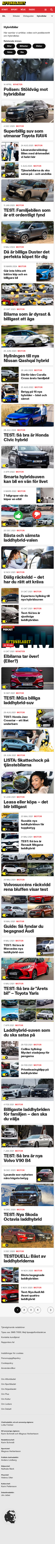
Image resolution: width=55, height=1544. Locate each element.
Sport (14, 9)
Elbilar (39, 46)
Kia (22, 52)
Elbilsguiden (28, 16)
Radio (32, 9)
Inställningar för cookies (12, 1353)
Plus (33, 3)
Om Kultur (6, 1399)
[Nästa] (50, 1310)
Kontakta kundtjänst (10, 1337)
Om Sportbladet (8, 1384)
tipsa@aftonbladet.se (36, 1332)
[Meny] (45, 9)
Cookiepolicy (7, 1363)
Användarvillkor (8, 1368)
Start (5, 9)
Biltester (16, 16)
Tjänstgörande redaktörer (13, 1327)
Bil (3, 16)
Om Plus (5, 1394)
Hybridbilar (41, 16)
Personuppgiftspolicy (11, 1358)
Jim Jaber (5, 1495)
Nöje (23, 9)
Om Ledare (6, 1404)
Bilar (9, 46)
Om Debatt (6, 1409)
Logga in (46, 3)
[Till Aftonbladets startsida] (14, 3)
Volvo (9, 52)
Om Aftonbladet (8, 1379)
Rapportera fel (7, 1342)
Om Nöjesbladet (8, 1389)
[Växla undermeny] (52, 16)
